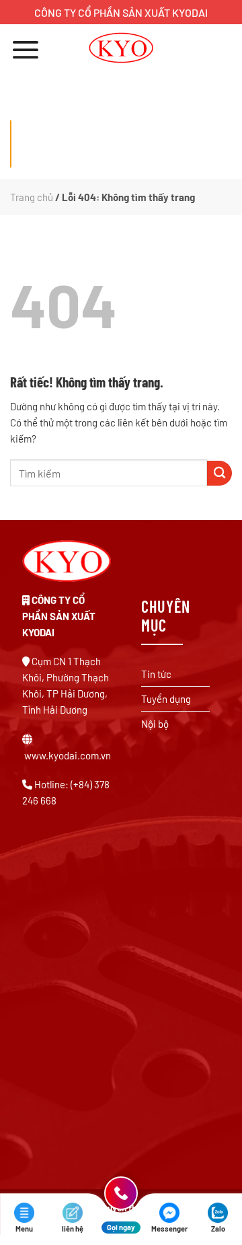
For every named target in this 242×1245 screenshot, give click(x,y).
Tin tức (156, 674)
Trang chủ (31, 197)
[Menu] (25, 49)
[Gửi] (219, 473)
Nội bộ (155, 724)
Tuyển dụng (166, 699)
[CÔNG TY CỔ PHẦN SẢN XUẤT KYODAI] (121, 47)
